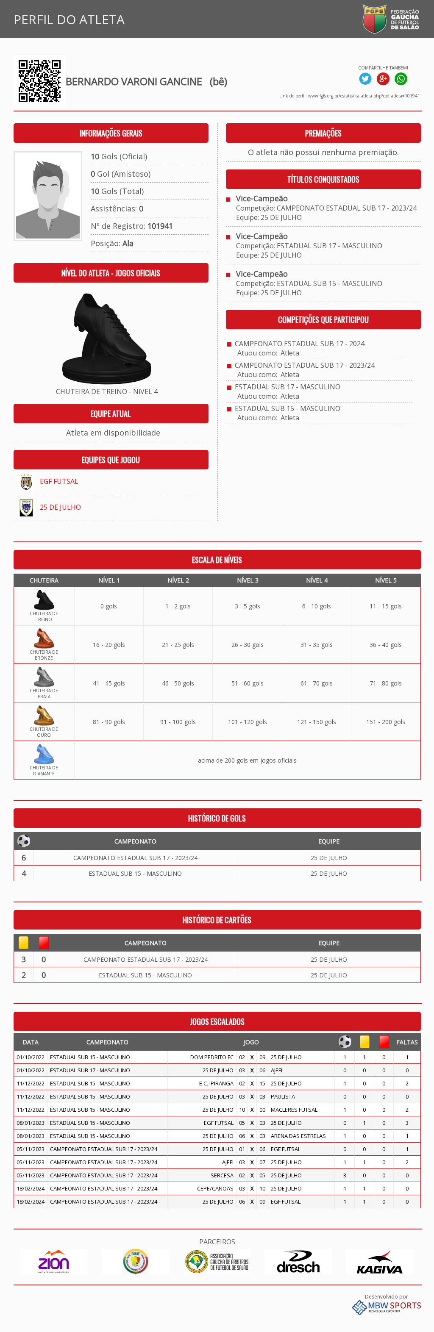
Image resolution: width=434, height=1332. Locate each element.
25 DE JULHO (60, 507)
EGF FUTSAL (59, 481)
